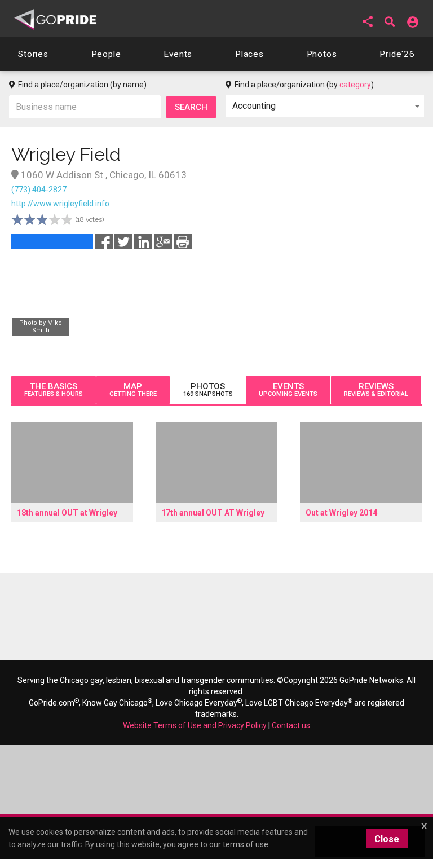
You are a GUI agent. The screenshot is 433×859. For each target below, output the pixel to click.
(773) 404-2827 (39, 189)
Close (386, 839)
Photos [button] (322, 54)
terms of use (245, 844)
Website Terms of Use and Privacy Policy (195, 725)
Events (288, 389)
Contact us (291, 725)
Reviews (376, 389)
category (355, 84)
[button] (367, 21)
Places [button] (249, 54)
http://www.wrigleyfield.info (60, 203)
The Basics (53, 389)
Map (133, 389)
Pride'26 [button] (397, 54)
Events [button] (178, 54)
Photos (208, 389)
